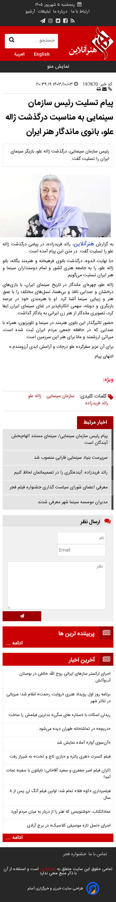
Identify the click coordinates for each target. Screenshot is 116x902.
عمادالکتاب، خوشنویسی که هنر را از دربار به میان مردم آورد (61, 812)
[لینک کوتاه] (109, 89)
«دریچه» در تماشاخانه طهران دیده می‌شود (75, 729)
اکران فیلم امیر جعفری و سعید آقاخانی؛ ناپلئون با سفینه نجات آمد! (58, 774)
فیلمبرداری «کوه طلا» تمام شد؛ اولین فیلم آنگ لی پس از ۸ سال (60, 794)
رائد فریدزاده (96, 403)
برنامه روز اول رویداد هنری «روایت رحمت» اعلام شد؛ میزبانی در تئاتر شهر (58, 698)
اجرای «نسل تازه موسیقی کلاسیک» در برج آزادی (69, 825)
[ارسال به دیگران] (104, 89)
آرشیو (30, 11)
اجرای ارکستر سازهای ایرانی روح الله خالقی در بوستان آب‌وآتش (65, 677)
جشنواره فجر (74, 854)
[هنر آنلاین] (91, 43)
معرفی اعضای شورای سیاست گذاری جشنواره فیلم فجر (59, 487)
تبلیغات (43, 11)
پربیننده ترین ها (76, 634)
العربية (19, 54)
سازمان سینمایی (60, 396)
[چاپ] (99, 89)
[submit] (22, 616)
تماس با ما (97, 854)
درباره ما (60, 11)
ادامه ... (14, 643)
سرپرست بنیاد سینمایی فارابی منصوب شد (71, 458)
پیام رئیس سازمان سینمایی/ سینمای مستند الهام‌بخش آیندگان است (59, 439)
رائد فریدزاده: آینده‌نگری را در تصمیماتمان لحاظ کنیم (61, 472)
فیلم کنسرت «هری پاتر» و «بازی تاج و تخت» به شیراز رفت (60, 756)
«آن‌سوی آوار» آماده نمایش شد (84, 743)
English (42, 54)
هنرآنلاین (85, 244)
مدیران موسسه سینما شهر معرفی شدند (73, 502)
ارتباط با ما (80, 11)
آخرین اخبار (82, 660)
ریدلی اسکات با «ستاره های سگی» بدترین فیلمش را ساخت (59, 715)
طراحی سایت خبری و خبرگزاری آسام (55, 888)
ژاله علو (34, 396)
